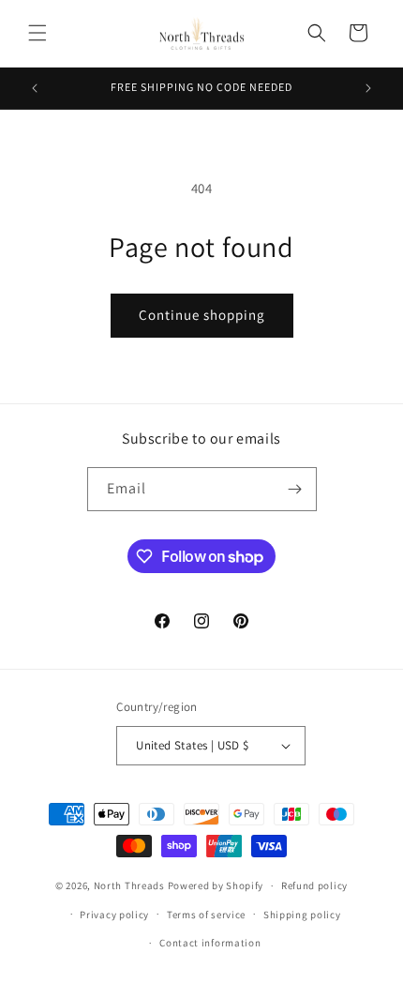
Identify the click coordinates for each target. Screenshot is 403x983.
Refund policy (314, 885)
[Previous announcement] (34, 88)
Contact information (210, 942)
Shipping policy (302, 914)
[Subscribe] (295, 489)
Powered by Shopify (216, 885)
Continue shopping (202, 315)
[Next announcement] (368, 88)
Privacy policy (114, 914)
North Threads (129, 885)
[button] (37, 32)
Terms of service (206, 914)
